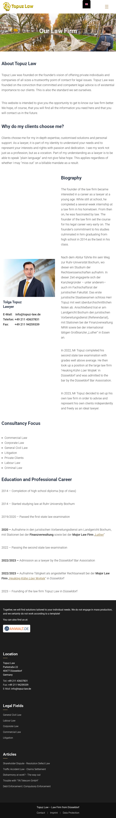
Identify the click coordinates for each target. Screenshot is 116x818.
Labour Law (9, 720)
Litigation (8, 737)
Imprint (54, 812)
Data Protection (71, 812)
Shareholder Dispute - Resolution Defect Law (26, 763)
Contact (41, 812)
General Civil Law (12, 715)
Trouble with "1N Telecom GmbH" (20, 780)
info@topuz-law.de (21, 688)
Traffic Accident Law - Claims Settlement (24, 769)
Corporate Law (10, 726)
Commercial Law (12, 732)
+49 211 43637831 (18, 681)
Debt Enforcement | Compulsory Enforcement (27, 786)
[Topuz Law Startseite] (18, 6)
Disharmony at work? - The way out (21, 775)
